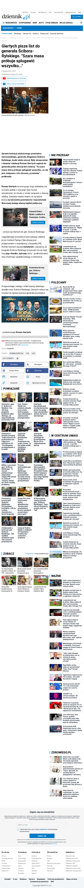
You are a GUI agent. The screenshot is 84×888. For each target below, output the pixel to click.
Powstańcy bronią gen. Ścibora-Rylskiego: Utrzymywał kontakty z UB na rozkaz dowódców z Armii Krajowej (37, 270)
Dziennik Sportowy (57, 34)
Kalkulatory (70, 852)
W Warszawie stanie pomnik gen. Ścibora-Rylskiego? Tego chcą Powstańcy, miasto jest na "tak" (41, 504)
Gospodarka (22, 861)
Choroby (49, 866)
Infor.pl (4, 856)
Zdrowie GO (27, 34)
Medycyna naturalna (53, 863)
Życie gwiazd (36, 866)
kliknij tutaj (54, 843)
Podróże (21, 871)
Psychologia (51, 868)
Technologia (22, 858)
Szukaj (78, 17)
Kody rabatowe (36, 858)
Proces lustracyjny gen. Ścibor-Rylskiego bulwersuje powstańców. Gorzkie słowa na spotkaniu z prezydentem (24, 473)
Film (33, 868)
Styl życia (50, 871)
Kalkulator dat (70, 856)
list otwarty (8, 358)
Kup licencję (24, 345)
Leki (48, 861)
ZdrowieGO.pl (58, 12)
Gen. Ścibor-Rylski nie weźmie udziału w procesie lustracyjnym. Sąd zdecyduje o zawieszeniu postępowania (25, 411)
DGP (50, 12)
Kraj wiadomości (41, 554)
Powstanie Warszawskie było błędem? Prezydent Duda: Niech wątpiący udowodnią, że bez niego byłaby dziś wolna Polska (41, 473)
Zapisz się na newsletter (15, 84)
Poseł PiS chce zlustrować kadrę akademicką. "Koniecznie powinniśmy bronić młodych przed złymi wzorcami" (24, 506)
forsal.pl (33, 12)
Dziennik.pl (22, 852)
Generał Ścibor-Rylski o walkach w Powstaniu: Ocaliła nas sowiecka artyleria (37, 214)
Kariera (32, 879)
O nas (15, 879)
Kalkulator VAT (70, 863)
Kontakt (8, 879)
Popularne (29, 554)
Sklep (79, 12)
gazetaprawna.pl (70, 12)
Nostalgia (17, 34)
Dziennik (4, 38)
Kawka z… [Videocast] (40, 34)
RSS (52, 882)
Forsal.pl (4, 863)
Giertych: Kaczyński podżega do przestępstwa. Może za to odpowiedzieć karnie (40, 439)
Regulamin (41, 879)
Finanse (49, 858)
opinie (27, 38)
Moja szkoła (36, 863)
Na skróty (5, 852)
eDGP (3, 861)
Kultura (34, 873)
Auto (19, 856)
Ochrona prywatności (56, 879)
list (33, 353)
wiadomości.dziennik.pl (16, 38)
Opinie (19, 28)
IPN (27, 353)
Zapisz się (42, 836)
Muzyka (34, 871)
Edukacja (35, 861)
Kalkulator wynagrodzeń (73, 871)
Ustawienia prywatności (39, 882)
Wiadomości (8, 28)
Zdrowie (20, 868)
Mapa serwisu (71, 879)
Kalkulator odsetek (72, 866)
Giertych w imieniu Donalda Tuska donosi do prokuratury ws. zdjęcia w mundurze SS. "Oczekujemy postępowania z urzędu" (9, 441)
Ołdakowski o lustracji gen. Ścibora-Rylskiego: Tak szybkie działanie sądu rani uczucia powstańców (8, 535)
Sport (20, 866)
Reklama (23, 879)
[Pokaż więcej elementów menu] (81, 23)
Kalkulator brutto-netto (73, 868)
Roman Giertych (16, 353)
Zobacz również (38, 222)
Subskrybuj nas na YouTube (16, 78)
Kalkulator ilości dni (72, 858)
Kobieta (34, 856)
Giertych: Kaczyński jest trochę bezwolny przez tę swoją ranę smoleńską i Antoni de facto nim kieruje (41, 410)
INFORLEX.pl (42, 12)
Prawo (49, 856)
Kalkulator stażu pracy (73, 861)
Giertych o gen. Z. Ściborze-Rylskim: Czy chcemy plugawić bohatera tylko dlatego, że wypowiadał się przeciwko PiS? (8, 412)
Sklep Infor (5, 871)
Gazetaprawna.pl (7, 858)
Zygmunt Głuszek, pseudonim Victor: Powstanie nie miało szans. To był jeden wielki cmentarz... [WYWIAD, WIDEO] (24, 442)
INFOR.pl (25, 12)
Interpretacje (6, 868)
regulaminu (43, 829)
